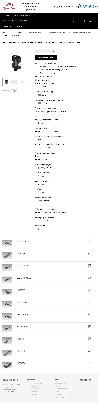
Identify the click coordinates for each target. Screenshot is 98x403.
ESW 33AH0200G (24, 314)
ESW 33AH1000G (24, 302)
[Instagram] (90, 379)
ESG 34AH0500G (24, 326)
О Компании (8, 20)
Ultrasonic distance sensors (82, 33)
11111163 (21, 290)
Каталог (18, 33)
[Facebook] (77, 379)
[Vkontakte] (81, 379)
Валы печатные (36, 383)
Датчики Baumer (35, 33)
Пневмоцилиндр (37, 394)
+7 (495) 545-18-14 (64, 6)
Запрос (19, 26)
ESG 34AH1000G (24, 265)
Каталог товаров (22, 15)
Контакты (6, 26)
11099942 (21, 351)
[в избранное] (27, 52)
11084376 (21, 363)
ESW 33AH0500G (24, 241)
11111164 (21, 338)
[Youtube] (85, 379)
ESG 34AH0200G (24, 278)
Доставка (23, 20)
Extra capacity (14, 35)
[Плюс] (53, 51)
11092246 (21, 253)
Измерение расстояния (56, 33)
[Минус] (37, 51)
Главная (6, 15)
